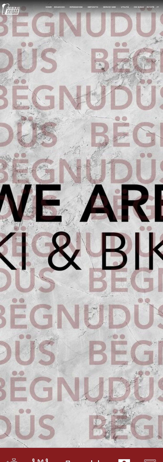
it (158, 7)
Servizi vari (109, 7)
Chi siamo (139, 7)
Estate (150, 7)
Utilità (125, 7)
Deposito (93, 7)
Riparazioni (76, 7)
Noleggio (59, 7)
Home (49, 7)
